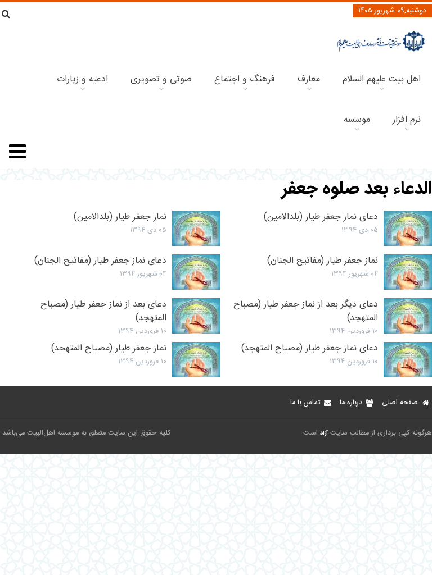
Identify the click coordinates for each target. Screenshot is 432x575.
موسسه (357, 119)
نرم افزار (407, 119)
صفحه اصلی (400, 403)
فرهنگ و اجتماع (244, 79)
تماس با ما (305, 403)
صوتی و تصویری (161, 79)
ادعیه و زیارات (82, 79)
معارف (309, 79)
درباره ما (351, 403)
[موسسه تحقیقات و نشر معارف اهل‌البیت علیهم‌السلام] (381, 50)
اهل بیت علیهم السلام (382, 79)
